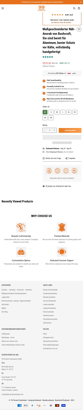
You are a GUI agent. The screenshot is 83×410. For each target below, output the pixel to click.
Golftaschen (47, 323)
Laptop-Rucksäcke (49, 308)
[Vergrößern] (35, 14)
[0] (78, 8)
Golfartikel (5, 304)
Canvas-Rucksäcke (49, 301)
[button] (48, 57)
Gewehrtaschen (48, 315)
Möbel (4, 308)
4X (51, 118)
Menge (45, 125)
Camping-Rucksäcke (50, 293)
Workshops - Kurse (8, 337)
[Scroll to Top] (78, 398)
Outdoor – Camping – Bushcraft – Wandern (17, 290)
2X (75, 112)
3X (45, 118)
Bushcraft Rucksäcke (50, 290)
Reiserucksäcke (48, 312)
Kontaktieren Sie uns (50, 348)
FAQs (45, 334)
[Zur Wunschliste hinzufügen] (79, 29)
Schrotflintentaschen (50, 319)
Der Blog (5, 312)
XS (45, 112)
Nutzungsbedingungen (51, 345)
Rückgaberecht (48, 337)
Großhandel (6, 334)
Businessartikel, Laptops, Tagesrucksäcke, (16, 301)
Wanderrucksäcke (49, 297)
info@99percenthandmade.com (12, 394)
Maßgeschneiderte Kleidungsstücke (14, 293)
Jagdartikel (6, 297)
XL (69, 112)
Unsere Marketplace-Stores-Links (13, 345)
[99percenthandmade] (42, 8)
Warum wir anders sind (10, 341)
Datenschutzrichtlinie (50, 341)
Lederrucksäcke (48, 304)
